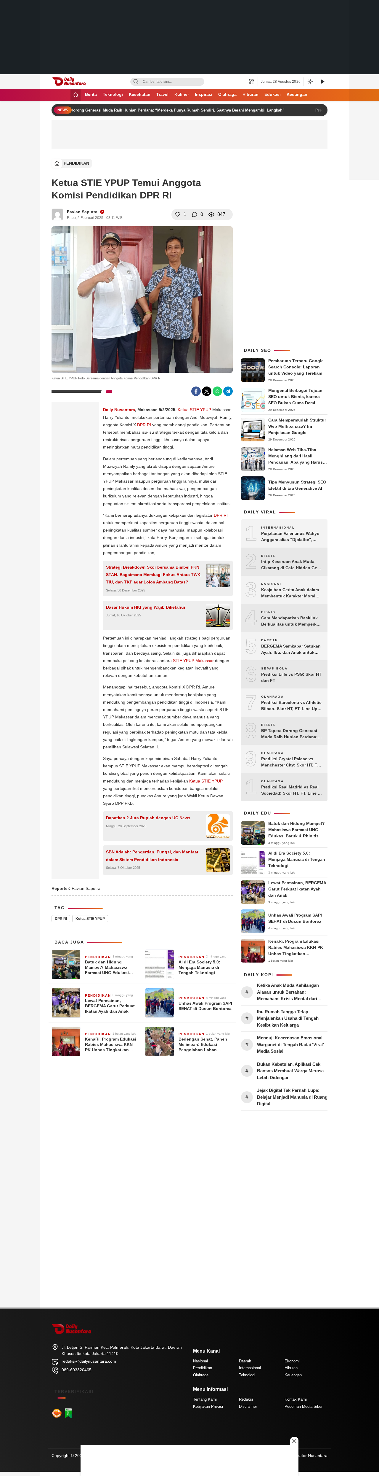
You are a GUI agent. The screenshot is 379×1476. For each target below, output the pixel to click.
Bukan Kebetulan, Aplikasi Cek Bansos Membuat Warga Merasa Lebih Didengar (290, 1071)
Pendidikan (76, 163)
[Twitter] (206, 391)
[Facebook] (196, 391)
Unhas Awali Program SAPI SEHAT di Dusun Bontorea (205, 1006)
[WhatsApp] (217, 391)
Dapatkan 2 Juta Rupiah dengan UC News (148, 817)
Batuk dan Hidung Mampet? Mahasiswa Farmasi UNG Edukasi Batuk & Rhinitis (107, 968)
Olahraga (227, 94)
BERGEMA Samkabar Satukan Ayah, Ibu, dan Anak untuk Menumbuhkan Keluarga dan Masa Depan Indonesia (291, 650)
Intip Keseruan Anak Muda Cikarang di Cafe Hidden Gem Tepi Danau (291, 565)
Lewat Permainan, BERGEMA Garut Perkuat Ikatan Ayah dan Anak (110, 1006)
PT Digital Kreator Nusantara (300, 1455)
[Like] (177, 214)
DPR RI (144, 424)
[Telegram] (228, 391)
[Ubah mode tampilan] (310, 81)
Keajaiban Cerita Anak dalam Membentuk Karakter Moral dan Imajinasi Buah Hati (290, 593)
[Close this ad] (294, 1441)
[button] (253, 81)
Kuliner (181, 94)
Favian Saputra (82, 211)
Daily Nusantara (119, 409)
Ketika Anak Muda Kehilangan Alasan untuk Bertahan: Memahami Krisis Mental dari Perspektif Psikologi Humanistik (290, 992)
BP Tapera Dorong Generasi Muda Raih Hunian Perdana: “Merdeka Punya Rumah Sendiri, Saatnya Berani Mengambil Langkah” (158, 110)
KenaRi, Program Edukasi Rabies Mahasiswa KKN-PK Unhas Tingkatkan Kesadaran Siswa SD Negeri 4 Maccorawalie (110, 1045)
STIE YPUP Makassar (193, 660)
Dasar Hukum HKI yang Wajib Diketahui (145, 607)
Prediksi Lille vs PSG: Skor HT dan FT (291, 677)
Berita (91, 94)
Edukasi (272, 94)
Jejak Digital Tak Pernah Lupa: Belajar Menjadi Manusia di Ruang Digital (292, 1097)
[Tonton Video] (322, 82)
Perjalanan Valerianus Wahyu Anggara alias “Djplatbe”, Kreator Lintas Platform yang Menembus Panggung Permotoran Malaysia (290, 537)
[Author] (57, 214)
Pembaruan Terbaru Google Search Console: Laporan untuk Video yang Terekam (296, 367)
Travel (162, 94)
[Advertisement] (189, 37)
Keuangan (297, 94)
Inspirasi (203, 94)
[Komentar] (194, 214)
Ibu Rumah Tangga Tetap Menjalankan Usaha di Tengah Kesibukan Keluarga (288, 1018)
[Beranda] (75, 95)
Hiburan (250, 94)
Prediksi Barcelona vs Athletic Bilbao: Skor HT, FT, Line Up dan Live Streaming (291, 706)
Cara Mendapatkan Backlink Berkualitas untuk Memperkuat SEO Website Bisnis (292, 621)
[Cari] (136, 81)
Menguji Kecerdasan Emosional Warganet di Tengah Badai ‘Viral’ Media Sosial (290, 1044)
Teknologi (113, 94)
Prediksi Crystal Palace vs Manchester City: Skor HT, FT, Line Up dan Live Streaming (290, 762)
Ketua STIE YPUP (194, 409)
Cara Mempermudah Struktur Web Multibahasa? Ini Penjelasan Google (297, 426)
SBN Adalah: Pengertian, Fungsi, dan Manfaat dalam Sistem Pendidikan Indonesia (152, 856)
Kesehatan (139, 94)
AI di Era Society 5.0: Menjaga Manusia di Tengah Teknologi (199, 967)
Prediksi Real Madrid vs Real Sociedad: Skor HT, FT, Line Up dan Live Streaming (292, 790)
